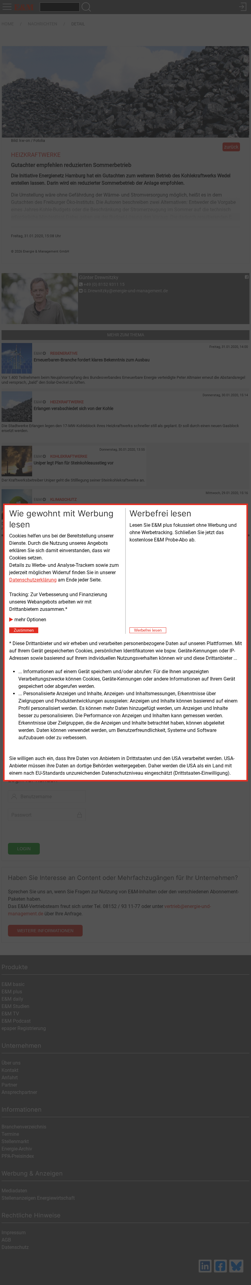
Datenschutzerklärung (33, 580)
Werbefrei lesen (148, 630)
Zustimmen (23, 630)
